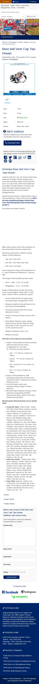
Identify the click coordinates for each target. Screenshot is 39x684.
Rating (5, 572)
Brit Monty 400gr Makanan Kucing (14, 671)
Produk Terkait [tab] (9, 499)
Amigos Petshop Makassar (12, 678)
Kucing (20, 42)
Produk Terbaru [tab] (9, 504)
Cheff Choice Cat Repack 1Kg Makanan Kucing (19, 661)
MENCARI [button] (32, 16)
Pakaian (26, 42)
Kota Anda (6, 564)
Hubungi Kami (13, 143)
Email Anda (7, 557)
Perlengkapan (13, 42)
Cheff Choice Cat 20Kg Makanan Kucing (17, 664)
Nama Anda (7, 549)
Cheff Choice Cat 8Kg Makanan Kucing (16, 668)
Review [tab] (6, 495)
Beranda (4, 42)
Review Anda (7, 525)
